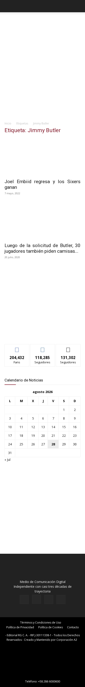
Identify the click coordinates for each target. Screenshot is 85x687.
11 (21, 427)
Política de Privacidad (20, 627)
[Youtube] (61, 599)
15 (64, 427)
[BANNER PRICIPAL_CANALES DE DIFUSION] (42, 22)
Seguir (42, 347)
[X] (48, 599)
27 (43, 444)
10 (10, 427)
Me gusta (17, 347)
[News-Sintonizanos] (39, 333)
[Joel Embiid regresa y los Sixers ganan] (42, 157)
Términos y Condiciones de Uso (40, 622)
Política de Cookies (50, 627)
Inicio (8, 123)
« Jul (7, 459)
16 (75, 427)
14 (53, 427)
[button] (7, 6)
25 (21, 444)
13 (43, 427)
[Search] (78, 6)
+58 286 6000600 (49, 681)
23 (75, 435)
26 (33, 444)
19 (33, 435)
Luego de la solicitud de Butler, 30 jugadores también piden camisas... (42, 248)
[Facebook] (24, 599)
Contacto (73, 627)
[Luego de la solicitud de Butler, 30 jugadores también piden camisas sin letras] (42, 221)
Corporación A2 (66, 640)
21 (53, 435)
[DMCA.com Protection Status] (43, 675)
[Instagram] (36, 599)
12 (33, 427)
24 (10, 444)
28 (53, 444)
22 (64, 435)
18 (21, 435)
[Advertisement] (42, 74)
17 (10, 435)
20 (43, 435)
